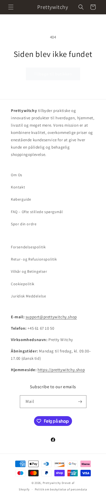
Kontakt (18, 187)
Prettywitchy (52, 483)
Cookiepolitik (23, 283)
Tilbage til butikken (53, 73)
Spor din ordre (23, 223)
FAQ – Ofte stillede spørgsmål (37, 211)
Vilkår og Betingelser (29, 271)
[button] (11, 7)
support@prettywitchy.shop (51, 316)
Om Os (16, 174)
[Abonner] (80, 401)
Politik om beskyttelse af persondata (61, 489)
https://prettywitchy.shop (61, 369)
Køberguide (21, 199)
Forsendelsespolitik (28, 247)
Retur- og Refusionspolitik (34, 259)
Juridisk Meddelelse (28, 296)
